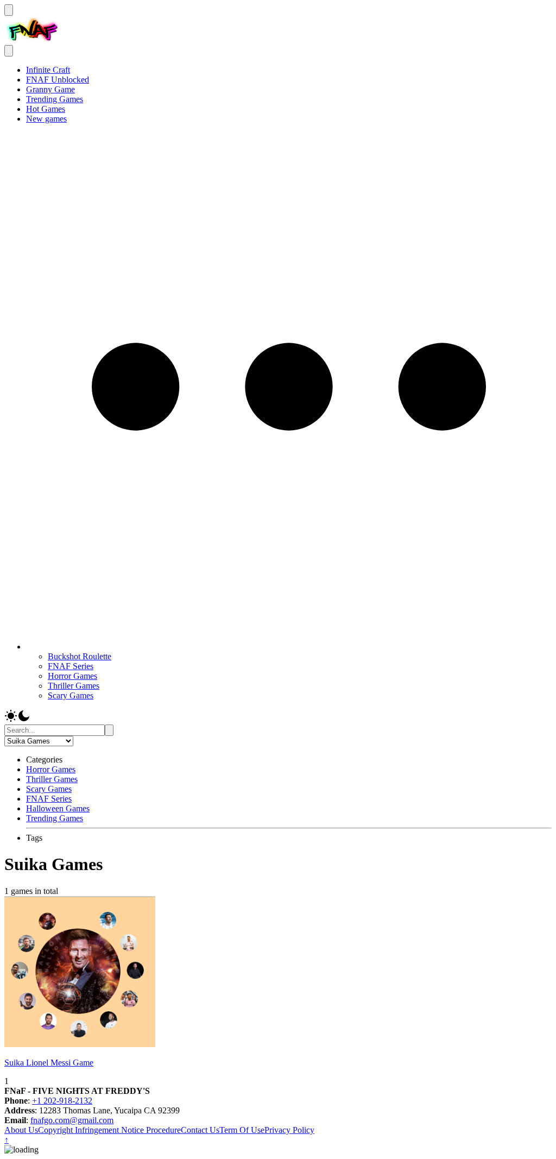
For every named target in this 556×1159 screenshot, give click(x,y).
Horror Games (72, 676)
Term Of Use (241, 1130)
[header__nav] (8, 10)
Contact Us (200, 1130)
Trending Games (54, 99)
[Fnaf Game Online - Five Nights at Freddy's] (31, 40)
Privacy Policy (289, 1130)
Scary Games (70, 695)
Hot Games (45, 109)
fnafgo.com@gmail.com (71, 1120)
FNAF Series (70, 666)
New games (46, 118)
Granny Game (50, 89)
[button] (289, 646)
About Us (21, 1130)
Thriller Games (73, 685)
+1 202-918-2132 (62, 1100)
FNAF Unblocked (57, 79)
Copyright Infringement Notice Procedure (109, 1130)
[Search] (109, 730)
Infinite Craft (48, 69)
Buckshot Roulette (79, 656)
